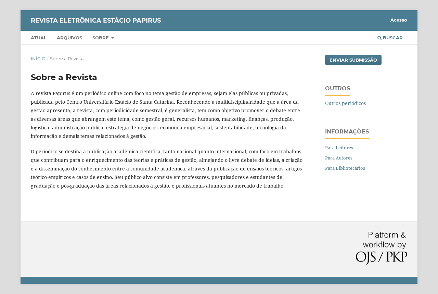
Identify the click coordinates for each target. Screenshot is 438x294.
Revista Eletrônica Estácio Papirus (96, 20)
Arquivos (69, 37)
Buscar (392, 37)
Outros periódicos (345, 103)
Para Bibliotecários (345, 168)
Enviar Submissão (353, 60)
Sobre (101, 37)
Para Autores (338, 158)
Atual (39, 37)
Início (38, 58)
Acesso (398, 20)
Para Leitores (339, 147)
